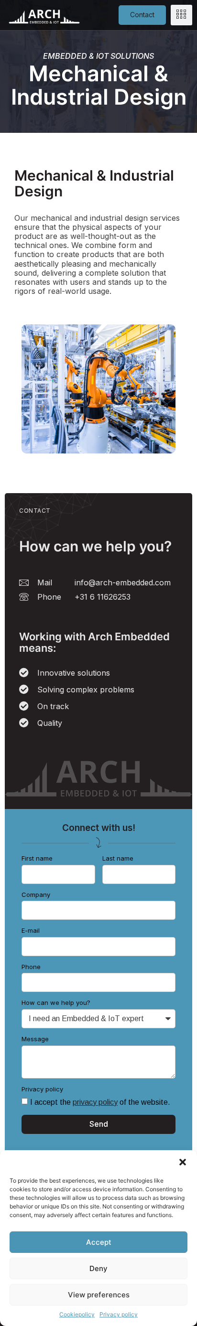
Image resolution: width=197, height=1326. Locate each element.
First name (37, 858)
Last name (117, 858)
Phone (31, 966)
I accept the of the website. (100, 1102)
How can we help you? (56, 1002)
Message (35, 1039)
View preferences (99, 1294)
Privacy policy (118, 1314)
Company (36, 894)
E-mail (31, 930)
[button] (182, 1162)
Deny (98, 1268)
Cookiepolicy (77, 1314)
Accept (98, 1242)
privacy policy (95, 1102)
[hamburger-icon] (181, 15)
